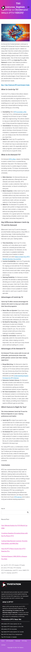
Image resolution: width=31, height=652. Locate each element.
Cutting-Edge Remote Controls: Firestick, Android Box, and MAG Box (14, 542)
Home (2, 641)
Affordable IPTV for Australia (9, 629)
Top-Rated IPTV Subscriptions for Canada (12, 632)
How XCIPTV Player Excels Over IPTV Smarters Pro (13, 550)
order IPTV (15, 570)
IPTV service (18, 497)
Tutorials (17, 641)
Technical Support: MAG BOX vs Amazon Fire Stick (14, 557)
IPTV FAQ (24, 641)
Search (3, 508)
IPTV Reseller (9, 641)
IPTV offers (12, 159)
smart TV (3, 572)
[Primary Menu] (28, 7)
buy (2, 565)
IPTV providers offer (20, 112)
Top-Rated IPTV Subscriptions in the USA (12, 626)
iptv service (4, 567)
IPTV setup (10, 567)
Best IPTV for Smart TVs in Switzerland (11, 634)
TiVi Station (20, 647)
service (20, 570)
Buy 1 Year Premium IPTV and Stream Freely (15, 85)
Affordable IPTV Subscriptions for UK (11, 624)
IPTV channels (15, 565)
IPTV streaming (17, 567)
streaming (8, 572)
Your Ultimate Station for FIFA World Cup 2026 (14, 527)
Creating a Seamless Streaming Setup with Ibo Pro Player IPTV (14, 534)
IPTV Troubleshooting (6, 570)
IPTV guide (22, 565)
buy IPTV (6, 565)
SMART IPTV (26, 570)
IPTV (10, 565)
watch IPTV (14, 572)
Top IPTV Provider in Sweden (9, 637)
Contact (3, 645)
